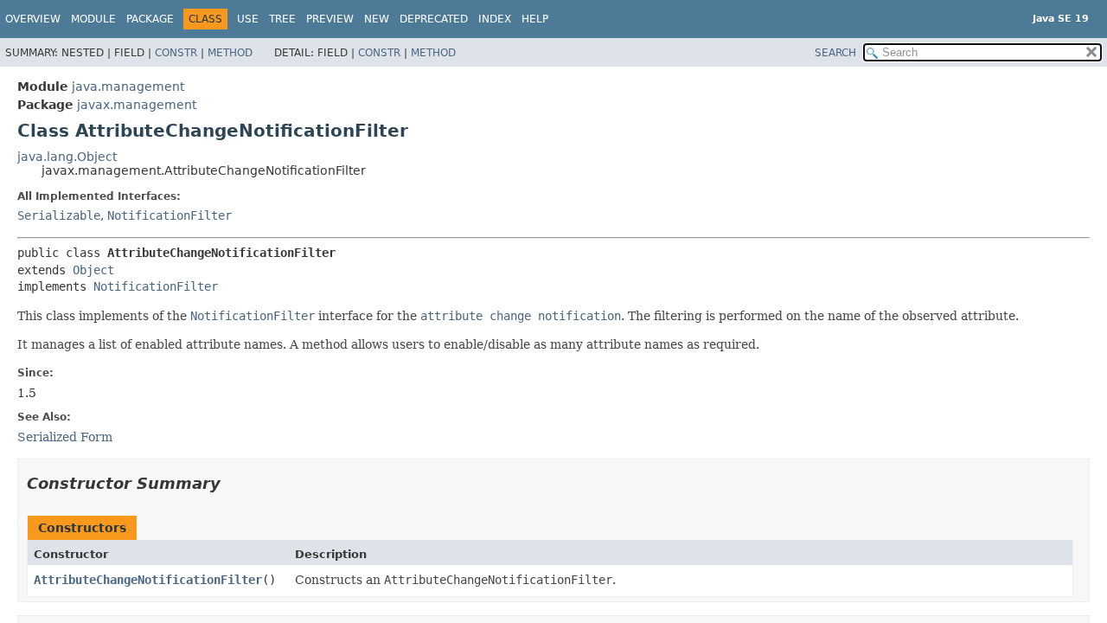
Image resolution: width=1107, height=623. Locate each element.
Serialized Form (64, 437)
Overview (33, 19)
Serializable (58, 215)
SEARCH (835, 53)
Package (150, 19)
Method (230, 53)
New (376, 19)
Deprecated (434, 19)
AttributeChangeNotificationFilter (148, 580)
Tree (282, 19)
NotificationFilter (169, 215)
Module (93, 19)
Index (494, 19)
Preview (330, 19)
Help (535, 19)
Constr (176, 53)
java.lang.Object (67, 157)
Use (248, 19)
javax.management (136, 105)
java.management (128, 86)
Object (93, 270)
